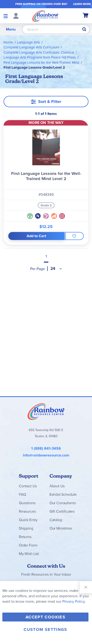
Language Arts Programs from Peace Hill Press (40, 57)
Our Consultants (63, 503)
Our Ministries (61, 528)
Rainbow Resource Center (46, 411)
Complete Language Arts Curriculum (31, 47)
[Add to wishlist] (74, 236)
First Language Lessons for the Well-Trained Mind (41, 62)
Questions (27, 503)
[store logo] (45, 15)
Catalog (56, 520)
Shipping (26, 528)
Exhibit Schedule (63, 494)
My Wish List (29, 553)
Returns (25, 536)
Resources (27, 511)
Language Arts (28, 42)
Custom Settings (45, 629)
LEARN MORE (82, 4)
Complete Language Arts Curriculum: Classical (39, 52)
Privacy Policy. (74, 601)
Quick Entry (28, 520)
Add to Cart (36, 236)
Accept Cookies (45, 617)
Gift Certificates (62, 511)
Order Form (28, 545)
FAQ (22, 494)
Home (8, 42)
